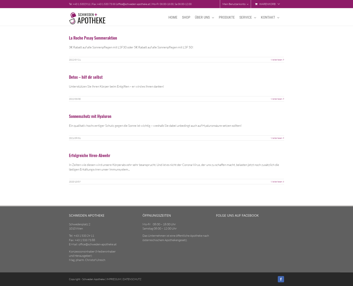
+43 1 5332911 (81, 4)
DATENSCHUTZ (131, 279)
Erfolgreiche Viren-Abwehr (89, 155)
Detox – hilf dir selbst (86, 77)
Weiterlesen (276, 59)
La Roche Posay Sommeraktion (93, 38)
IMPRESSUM (113, 279)
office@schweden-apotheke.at (133, 4)
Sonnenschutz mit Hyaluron (90, 116)
